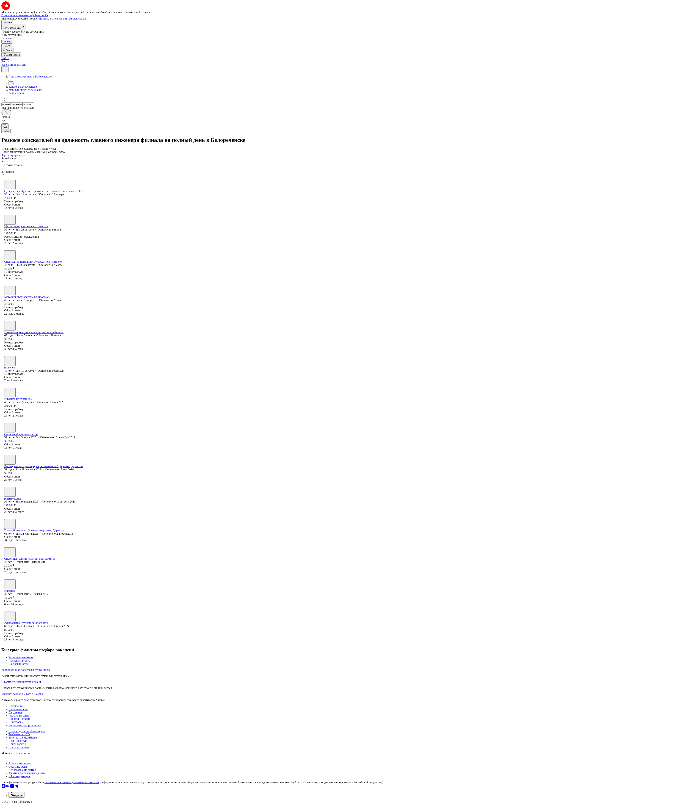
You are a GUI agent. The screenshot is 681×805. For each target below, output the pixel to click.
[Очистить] (6, 112)
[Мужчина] (10, 184)
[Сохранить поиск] (5, 126)
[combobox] (17, 104)
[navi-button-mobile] (5, 69)
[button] (5, 58)
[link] (7, 50)
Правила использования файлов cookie (62, 18)
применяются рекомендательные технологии (72, 782)
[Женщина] (10, 290)
